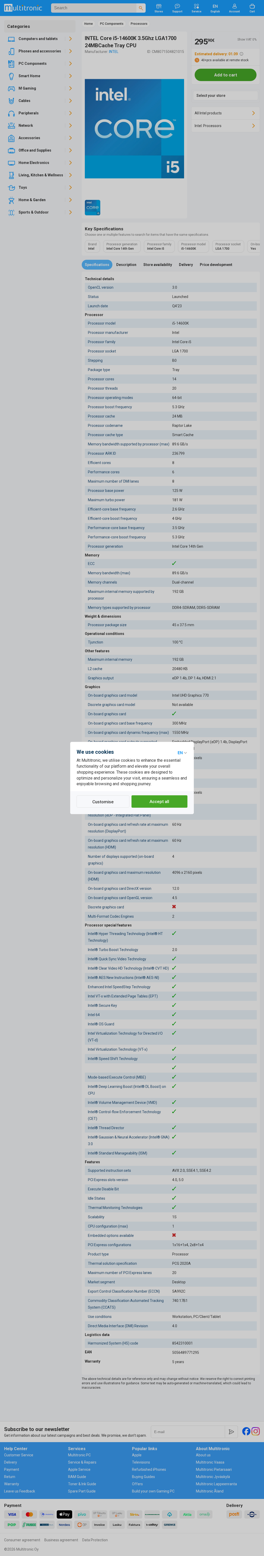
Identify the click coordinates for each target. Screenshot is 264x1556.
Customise (103, 801)
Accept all (159, 801)
